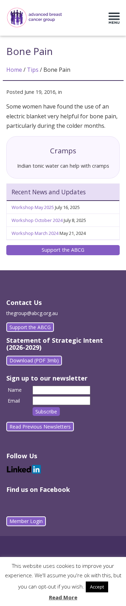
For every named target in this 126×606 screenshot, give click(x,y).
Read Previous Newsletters (40, 426)
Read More (63, 597)
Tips (32, 70)
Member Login (26, 521)
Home (14, 70)
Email (14, 400)
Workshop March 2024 (35, 233)
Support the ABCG (63, 249)
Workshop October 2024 (37, 220)
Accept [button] (97, 587)
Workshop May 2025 (33, 207)
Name (15, 389)
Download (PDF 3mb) (34, 360)
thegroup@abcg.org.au (32, 313)
